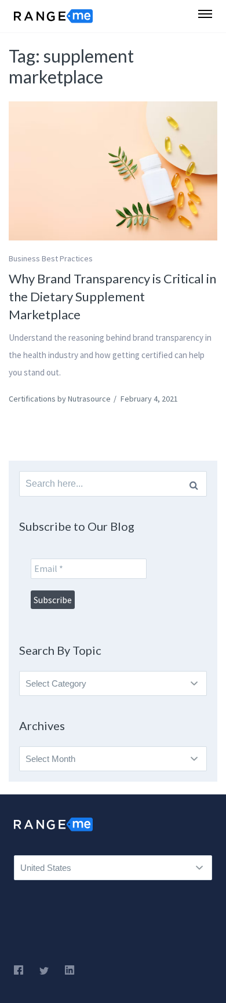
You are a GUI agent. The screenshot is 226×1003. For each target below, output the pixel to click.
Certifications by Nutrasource (60, 398)
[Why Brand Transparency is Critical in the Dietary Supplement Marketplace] (113, 170)
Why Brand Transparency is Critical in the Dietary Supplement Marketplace (112, 296)
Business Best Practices (51, 258)
